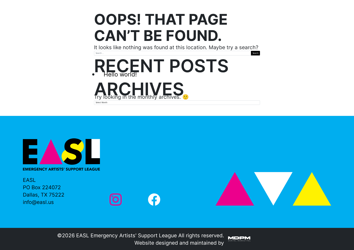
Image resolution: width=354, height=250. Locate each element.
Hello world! (120, 74)
